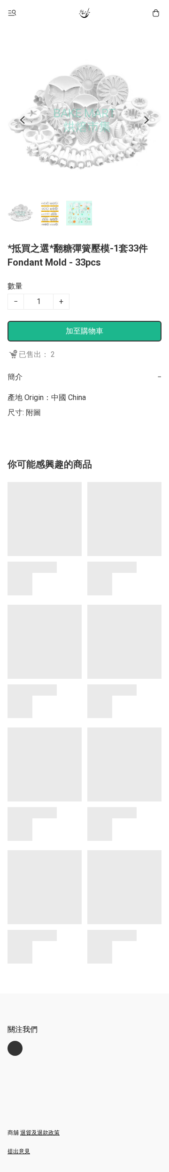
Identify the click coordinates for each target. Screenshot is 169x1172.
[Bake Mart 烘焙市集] (84, 13)
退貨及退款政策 (40, 1132)
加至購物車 (84, 330)
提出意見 (19, 1151)
